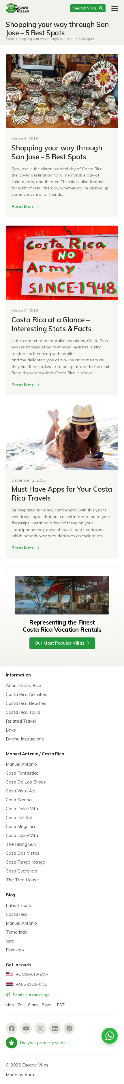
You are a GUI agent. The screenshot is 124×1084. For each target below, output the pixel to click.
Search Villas (85, 8)
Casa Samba (19, 799)
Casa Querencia (21, 871)
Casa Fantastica (22, 773)
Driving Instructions (25, 739)
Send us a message (31, 994)
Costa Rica (17, 914)
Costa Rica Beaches (26, 703)
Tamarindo (16, 932)
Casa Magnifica (21, 826)
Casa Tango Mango (25, 862)
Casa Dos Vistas (23, 853)
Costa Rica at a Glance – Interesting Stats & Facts (52, 324)
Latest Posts (19, 905)
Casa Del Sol (19, 817)
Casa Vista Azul (21, 791)
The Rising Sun (21, 844)
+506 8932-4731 (31, 984)
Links (11, 730)
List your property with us (44, 1042)
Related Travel (21, 721)
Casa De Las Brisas (26, 782)
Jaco (10, 941)
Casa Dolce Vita (22, 808)
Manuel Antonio (21, 764)
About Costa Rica (23, 685)
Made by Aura (20, 1074)
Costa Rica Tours (23, 712)
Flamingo (15, 950)
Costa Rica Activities (26, 694)
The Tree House (22, 880)
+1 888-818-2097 (32, 974)
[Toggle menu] (114, 8)
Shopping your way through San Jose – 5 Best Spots (57, 152)
